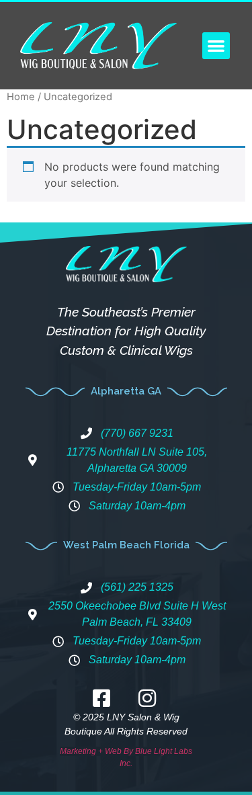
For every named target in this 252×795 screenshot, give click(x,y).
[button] (216, 46)
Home (21, 97)
